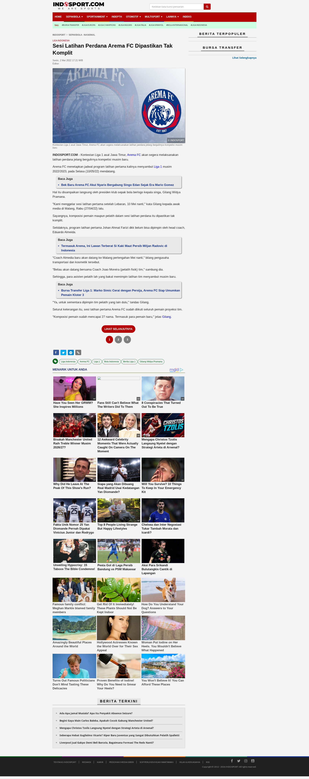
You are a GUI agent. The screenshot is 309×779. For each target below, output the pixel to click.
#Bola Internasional (177, 25)
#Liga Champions (107, 25)
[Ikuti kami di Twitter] (239, 761)
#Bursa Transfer (70, 25)
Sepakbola (73, 16)
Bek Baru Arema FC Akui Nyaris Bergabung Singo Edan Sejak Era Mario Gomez (117, 185)
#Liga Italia (140, 25)
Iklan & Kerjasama (189, 762)
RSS (208, 762)
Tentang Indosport (64, 762)
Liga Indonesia (68, 361)
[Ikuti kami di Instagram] (246, 761)
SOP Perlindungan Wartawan (156, 762)
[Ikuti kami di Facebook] (232, 761)
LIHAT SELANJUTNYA (118, 328)
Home (58, 16)
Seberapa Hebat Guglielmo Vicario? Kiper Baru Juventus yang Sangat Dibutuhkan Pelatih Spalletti (119, 735)
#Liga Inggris (125, 25)
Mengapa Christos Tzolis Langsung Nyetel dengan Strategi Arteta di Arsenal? (107, 728)
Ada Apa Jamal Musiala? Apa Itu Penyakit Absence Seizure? (96, 713)
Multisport (152, 16)
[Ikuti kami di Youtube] (253, 761)
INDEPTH (117, 16)
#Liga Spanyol (156, 25)
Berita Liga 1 (129, 361)
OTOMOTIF (132, 16)
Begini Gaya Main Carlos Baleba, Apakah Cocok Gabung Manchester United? (106, 720)
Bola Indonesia (111, 361)
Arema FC (134, 155)
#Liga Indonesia (199, 25)
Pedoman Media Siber (121, 762)
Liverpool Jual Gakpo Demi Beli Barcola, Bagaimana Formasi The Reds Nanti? (107, 742)
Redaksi (86, 762)
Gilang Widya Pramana (151, 361)
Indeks (187, 16)
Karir (100, 762)
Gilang (166, 316)
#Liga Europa (88, 25)
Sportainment (96, 16)
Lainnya (171, 16)
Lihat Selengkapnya (244, 57)
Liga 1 (158, 166)
